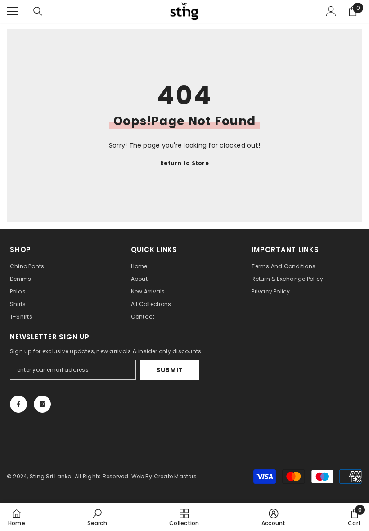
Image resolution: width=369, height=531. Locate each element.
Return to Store (184, 163)
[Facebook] (18, 404)
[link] (97, 517)
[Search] (37, 11)
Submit (169, 369)
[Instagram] (42, 404)
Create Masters (175, 476)
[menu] (12, 11)
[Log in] (331, 11)
